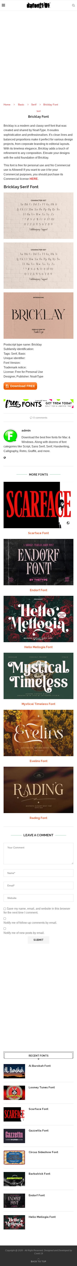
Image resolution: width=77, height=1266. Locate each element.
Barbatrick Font (39, 1173)
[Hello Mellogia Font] (38, 619)
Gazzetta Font (39, 1130)
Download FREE (22, 386)
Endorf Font (38, 590)
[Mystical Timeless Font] (38, 676)
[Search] (73, 5)
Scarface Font (38, 533)
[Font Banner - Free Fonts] (38, 400)
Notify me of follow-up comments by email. (30, 922)
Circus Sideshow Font (43, 1152)
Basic (21, 104)
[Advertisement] (38, 59)
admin (26, 430)
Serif (33, 104)
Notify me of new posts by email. (24, 932)
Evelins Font (38, 761)
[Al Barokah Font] (14, 1071)
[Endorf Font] (38, 562)
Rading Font (38, 818)
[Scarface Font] (38, 505)
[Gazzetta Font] (14, 1136)
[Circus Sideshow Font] (14, 1157)
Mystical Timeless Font (38, 704)
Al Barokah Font (40, 1065)
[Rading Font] (38, 790)
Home (7, 104)
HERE (34, 178)
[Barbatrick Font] (14, 1179)
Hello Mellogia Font (38, 647)
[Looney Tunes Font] (14, 1093)
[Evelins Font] (38, 733)
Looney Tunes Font (42, 1087)
